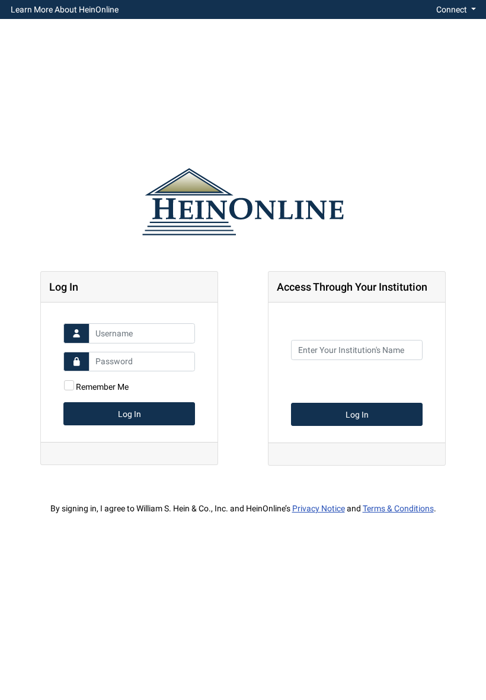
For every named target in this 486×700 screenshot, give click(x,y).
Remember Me (102, 387)
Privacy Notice (318, 508)
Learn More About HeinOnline (65, 9)
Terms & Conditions (398, 508)
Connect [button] (452, 9)
